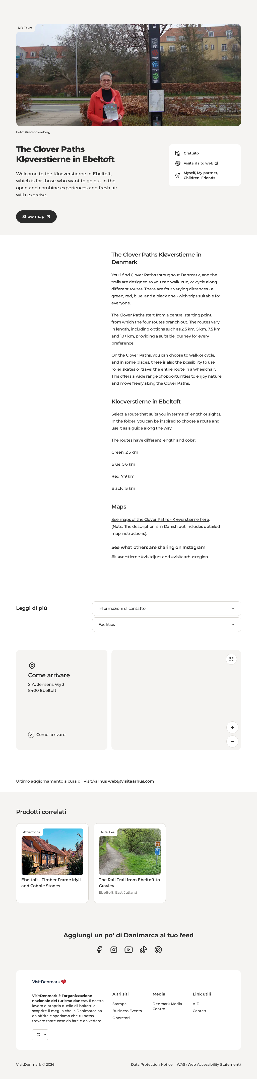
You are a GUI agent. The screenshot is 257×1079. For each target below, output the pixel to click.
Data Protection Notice (152, 1064)
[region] (176, 700)
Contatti (200, 1011)
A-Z (196, 1004)
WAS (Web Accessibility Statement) (209, 1064)
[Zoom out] (232, 741)
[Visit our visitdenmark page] (128, 949)
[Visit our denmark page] (99, 949)
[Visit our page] (113, 949)
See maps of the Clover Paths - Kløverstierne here (160, 519)
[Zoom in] (232, 727)
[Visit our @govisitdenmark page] (143, 949)
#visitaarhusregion (189, 556)
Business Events (127, 1011)
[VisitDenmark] (49, 981)
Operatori (121, 1018)
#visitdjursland (155, 556)
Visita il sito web (198, 163)
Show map (33, 216)
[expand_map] (231, 659)
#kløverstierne (125, 556)
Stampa (119, 1004)
